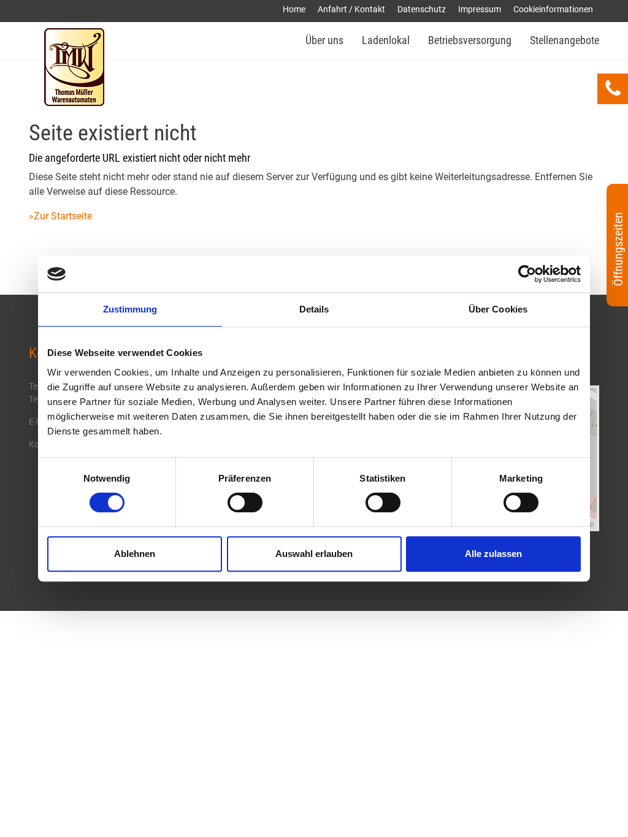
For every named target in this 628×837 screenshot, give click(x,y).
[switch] (245, 502)
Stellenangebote (564, 40)
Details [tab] (314, 309)
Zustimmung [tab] (130, 309)
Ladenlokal (386, 40)
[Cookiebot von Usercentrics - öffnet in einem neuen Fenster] (527, 274)
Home (294, 9)
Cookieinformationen (553, 9)
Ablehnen (134, 553)
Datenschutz (421, 9)
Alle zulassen (493, 553)
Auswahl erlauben (314, 553)
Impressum (479, 9)
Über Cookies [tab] (498, 309)
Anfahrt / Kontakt (351, 9)
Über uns (324, 40)
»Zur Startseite (60, 216)
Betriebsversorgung (469, 40)
